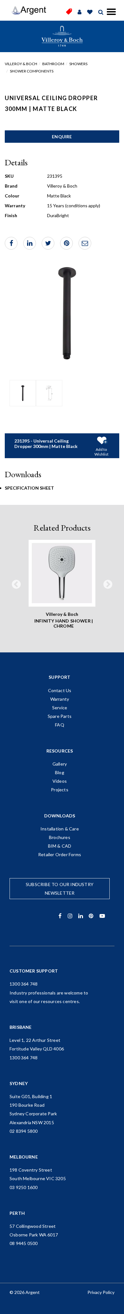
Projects (59, 789)
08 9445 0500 (24, 1243)
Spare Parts (60, 716)
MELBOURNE (24, 1156)
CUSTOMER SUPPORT (34, 970)
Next (107, 585)
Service (59, 707)
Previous (16, 585)
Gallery (59, 764)
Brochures (59, 837)
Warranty (59, 699)
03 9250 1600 (24, 1187)
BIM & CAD (60, 846)
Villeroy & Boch (21, 63)
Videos (59, 781)
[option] (23, 393)
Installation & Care (59, 828)
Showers (78, 63)
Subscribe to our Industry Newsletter (59, 889)
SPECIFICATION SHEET (29, 488)
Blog (59, 772)
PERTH (17, 1213)
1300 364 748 (24, 984)
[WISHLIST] (90, 12)
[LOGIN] (79, 12)
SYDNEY (19, 1083)
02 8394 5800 (24, 1131)
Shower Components (31, 71)
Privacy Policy (100, 1292)
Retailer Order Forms (59, 854)
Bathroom (53, 63)
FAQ (59, 724)
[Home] (28, 10)
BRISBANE (21, 1027)
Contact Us (60, 690)
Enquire (62, 136)
